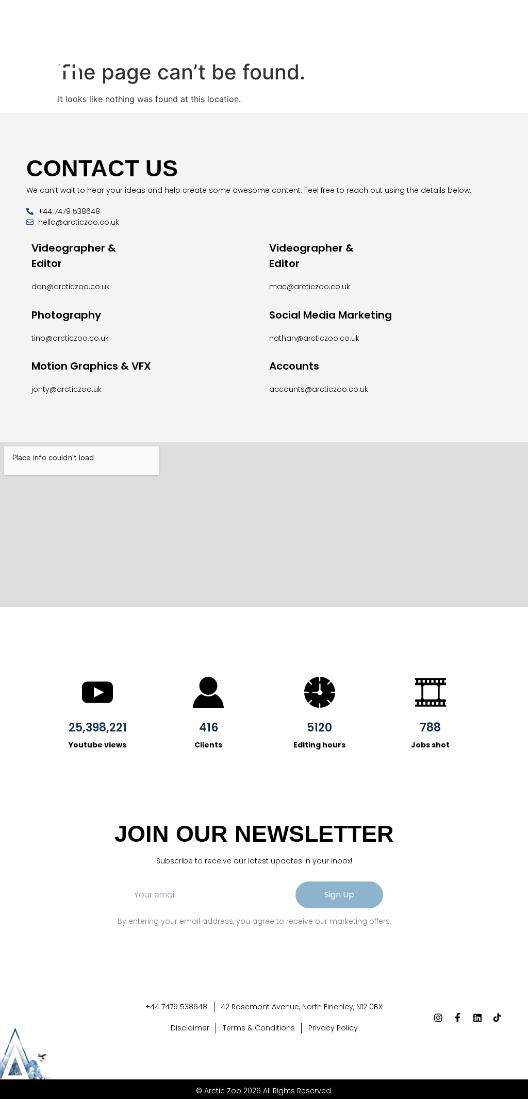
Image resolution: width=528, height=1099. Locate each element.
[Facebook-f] (460, 55)
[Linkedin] (479, 55)
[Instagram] (441, 55)
